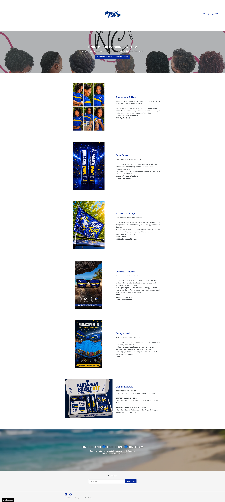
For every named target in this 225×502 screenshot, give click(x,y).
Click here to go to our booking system (112, 56)
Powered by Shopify (86, 498)
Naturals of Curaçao (74, 498)
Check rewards (8, 500)
